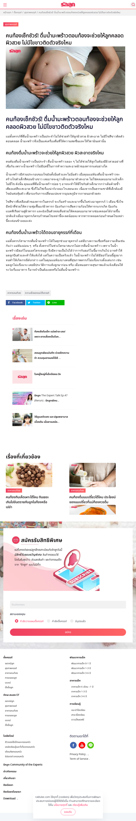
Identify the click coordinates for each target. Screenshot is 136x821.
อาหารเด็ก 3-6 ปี (79, 696)
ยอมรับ (68, 812)
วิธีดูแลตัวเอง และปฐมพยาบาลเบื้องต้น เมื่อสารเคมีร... (51, 419)
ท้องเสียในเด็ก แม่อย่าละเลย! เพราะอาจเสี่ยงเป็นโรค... (50, 334)
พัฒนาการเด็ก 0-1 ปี (81, 663)
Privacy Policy (78, 754)
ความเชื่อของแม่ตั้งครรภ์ (37, 293)
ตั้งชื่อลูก (9, 687)
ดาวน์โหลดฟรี (77, 719)
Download (9, 798)
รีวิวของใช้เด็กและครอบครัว (18, 742)
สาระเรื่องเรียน (78, 715)
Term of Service (79, 759)
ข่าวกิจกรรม (9, 771)
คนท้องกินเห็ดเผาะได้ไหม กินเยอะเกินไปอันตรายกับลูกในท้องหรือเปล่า (27, 502)
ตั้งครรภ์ (18, 12)
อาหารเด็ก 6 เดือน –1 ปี (82, 687)
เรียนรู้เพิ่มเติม (80, 805)
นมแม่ (8, 682)
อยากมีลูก (9, 663)
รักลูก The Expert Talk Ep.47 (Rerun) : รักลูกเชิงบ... (51, 397)
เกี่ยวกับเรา (9, 778)
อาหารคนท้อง (14, 293)
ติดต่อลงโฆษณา (12, 791)
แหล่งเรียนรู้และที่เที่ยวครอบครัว (20, 747)
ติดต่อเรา (8, 785)
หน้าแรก (7, 12)
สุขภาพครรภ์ (30, 12)
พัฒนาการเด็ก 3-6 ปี (81, 673)
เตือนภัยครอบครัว (13, 751)
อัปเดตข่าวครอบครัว (14, 756)
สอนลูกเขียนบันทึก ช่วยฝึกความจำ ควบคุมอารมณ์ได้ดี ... (51, 355)
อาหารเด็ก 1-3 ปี (79, 691)
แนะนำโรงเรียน (78, 710)
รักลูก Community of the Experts (22, 764)
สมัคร (68, 632)
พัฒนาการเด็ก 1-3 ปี (81, 668)
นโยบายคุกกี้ (61, 805)
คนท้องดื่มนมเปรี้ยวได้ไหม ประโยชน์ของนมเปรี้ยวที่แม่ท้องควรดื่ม (92, 500)
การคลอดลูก (11, 678)
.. (88, 754)
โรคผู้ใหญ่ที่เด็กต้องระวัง (47, 374)
